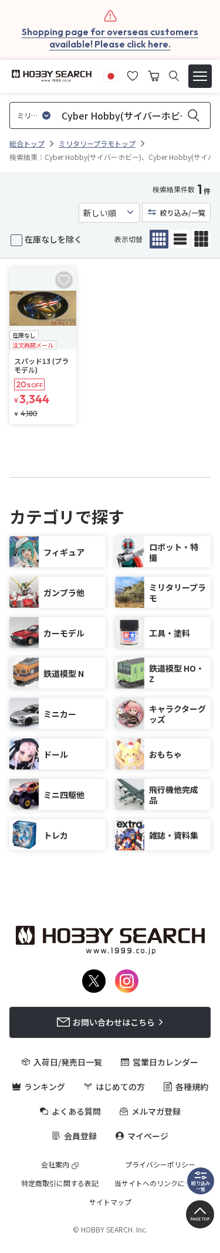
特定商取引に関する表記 (60, 1183)
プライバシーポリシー (160, 1164)
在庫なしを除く (53, 239)
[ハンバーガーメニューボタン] (200, 76)
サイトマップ (110, 1202)
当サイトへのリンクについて (160, 1183)
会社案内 (55, 1164)
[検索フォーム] (174, 75)
